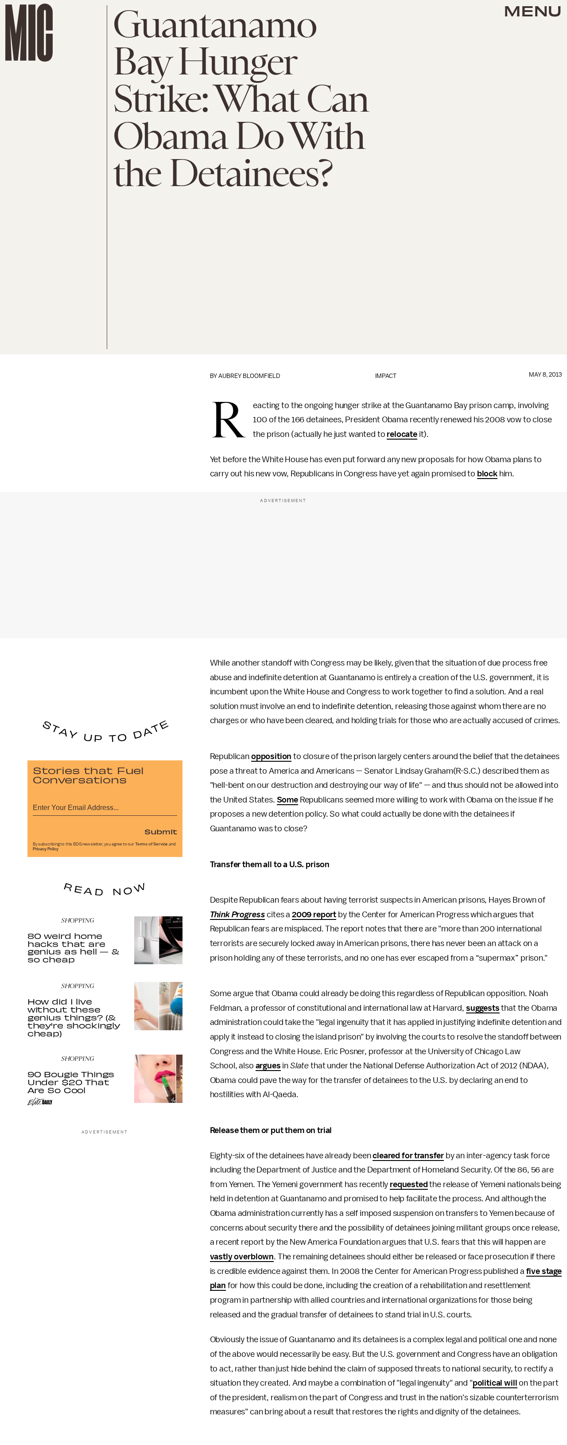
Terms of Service (151, 844)
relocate (402, 434)
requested (409, 1184)
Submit (160, 831)
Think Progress (237, 914)
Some (287, 799)
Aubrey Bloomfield (249, 376)
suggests (483, 1008)
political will (495, 1383)
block (487, 473)
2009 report (314, 914)
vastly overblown (242, 1256)
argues (268, 1065)
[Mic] (29, 33)
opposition (271, 756)
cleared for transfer (408, 1155)
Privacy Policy (45, 849)
